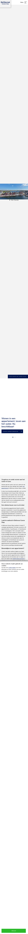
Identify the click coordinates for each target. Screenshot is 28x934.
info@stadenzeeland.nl (19, 559)
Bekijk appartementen (10, 431)
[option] (14, 425)
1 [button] (12, 437)
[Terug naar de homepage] (5, 3)
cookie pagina (12, 567)
